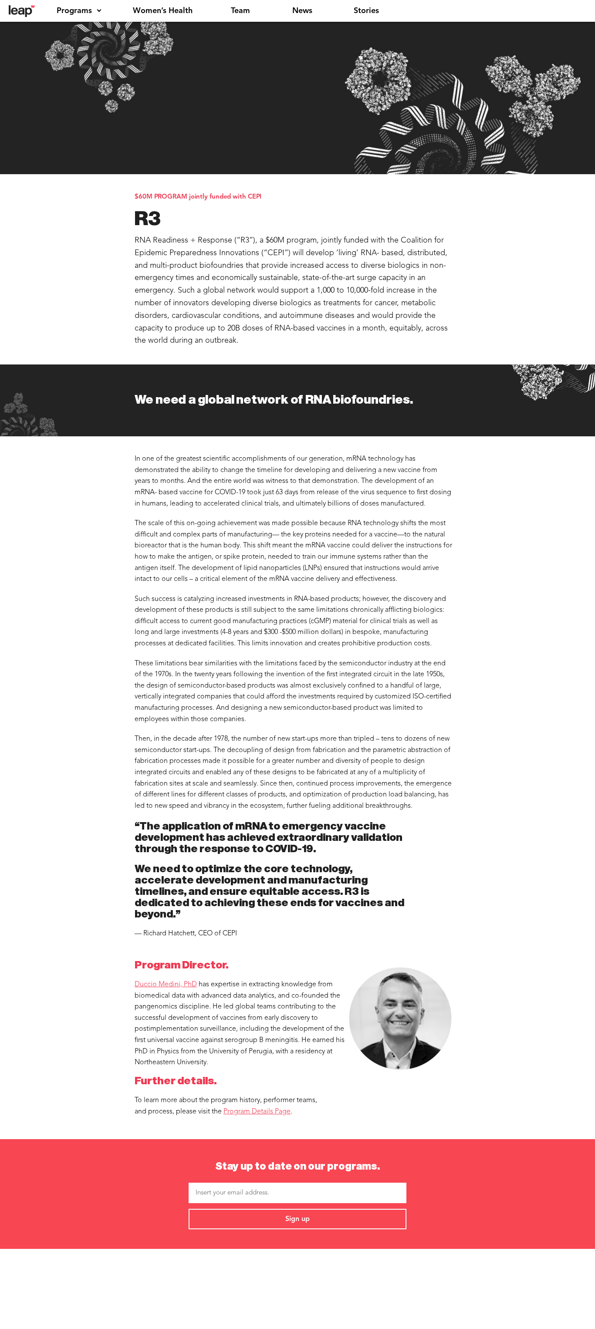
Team (240, 11)
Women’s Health (163, 11)
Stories (366, 11)
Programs (74, 11)
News (302, 11)
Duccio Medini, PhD (166, 984)
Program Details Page (257, 1111)
